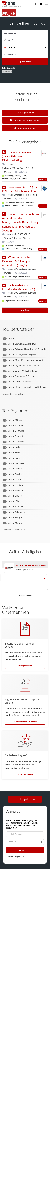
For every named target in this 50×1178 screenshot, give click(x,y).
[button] (45, 54)
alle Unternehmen (25, 595)
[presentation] (35, 4)
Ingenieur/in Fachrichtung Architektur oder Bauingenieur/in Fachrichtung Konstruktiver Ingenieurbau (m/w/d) (20, 222)
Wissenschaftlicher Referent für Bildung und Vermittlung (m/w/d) (17, 261)
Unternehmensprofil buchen (25, 722)
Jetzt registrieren (25, 799)
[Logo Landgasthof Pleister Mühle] (45, 188)
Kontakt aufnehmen (25, 775)
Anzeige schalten (25, 666)
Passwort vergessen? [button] (15, 857)
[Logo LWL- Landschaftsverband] (45, 258)
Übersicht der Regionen (13, 530)
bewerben (42, 179)
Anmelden (25, 850)
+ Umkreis (9, 54)
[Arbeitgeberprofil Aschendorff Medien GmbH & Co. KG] (9, 568)
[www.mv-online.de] (5, 12)
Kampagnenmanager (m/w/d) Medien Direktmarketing (17, 156)
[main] (25, 447)
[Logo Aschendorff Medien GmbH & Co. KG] (45, 153)
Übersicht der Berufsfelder (14, 394)
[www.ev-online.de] (12, 12)
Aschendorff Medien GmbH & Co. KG (17, 168)
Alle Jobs (6, 164)
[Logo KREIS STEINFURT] (45, 215)
